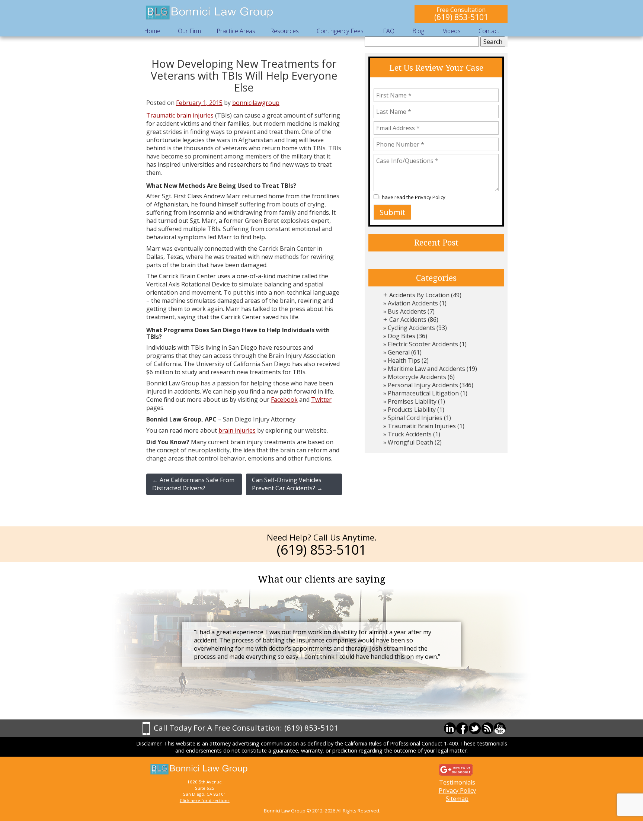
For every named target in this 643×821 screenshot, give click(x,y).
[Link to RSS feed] (487, 728)
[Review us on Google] (456, 769)
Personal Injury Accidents (423, 385)
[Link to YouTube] (500, 728)
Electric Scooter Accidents (423, 344)
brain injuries (237, 430)
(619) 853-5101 (461, 17)
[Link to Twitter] (475, 728)
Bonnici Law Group (209, 13)
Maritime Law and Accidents (426, 369)
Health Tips (404, 360)
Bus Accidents (407, 311)
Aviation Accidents (413, 303)
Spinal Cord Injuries (415, 418)
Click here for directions (205, 800)
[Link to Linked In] (450, 728)
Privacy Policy (430, 197)
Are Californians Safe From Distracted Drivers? (193, 484)
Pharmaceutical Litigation (423, 393)
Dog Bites (401, 336)
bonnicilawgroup (255, 103)
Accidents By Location (419, 295)
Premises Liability (412, 401)
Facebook (284, 399)
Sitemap (457, 799)
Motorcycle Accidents (417, 377)
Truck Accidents (410, 434)
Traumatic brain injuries (180, 115)
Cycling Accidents (411, 328)
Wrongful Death (410, 442)
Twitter (321, 399)
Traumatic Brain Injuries (422, 426)
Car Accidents (407, 319)
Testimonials (457, 782)
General (399, 352)
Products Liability (412, 409)
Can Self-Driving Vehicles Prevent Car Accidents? (287, 484)
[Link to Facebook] (462, 728)
